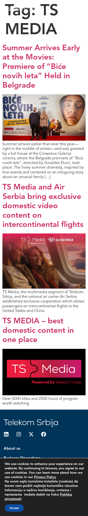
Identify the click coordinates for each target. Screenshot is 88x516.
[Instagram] (18, 434)
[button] (74, 9)
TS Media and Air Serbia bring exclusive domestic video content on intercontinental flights (42, 206)
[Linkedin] (6, 434)
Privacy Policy (45, 477)
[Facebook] (43, 434)
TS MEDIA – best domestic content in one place (38, 331)
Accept (14, 508)
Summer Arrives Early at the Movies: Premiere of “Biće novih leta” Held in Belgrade (41, 67)
